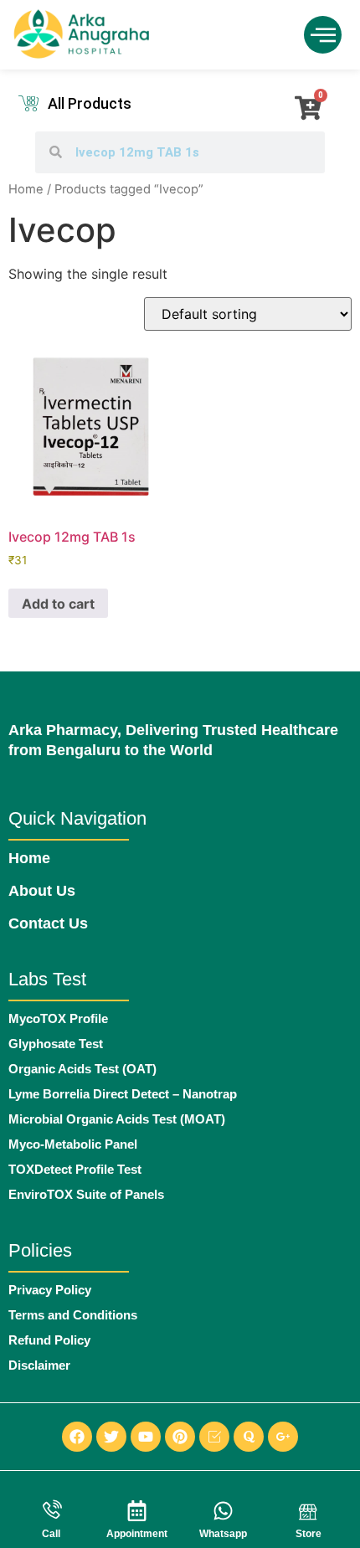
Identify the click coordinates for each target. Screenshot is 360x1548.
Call (51, 1534)
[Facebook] (77, 1437)
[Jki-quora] (249, 1437)
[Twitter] (111, 1437)
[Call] (51, 1510)
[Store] (308, 1510)
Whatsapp (223, 1534)
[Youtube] (146, 1437)
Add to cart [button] (58, 603)
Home (26, 189)
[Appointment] (136, 1510)
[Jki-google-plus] (283, 1437)
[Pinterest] (180, 1437)
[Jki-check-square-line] (214, 1437)
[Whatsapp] (223, 1510)
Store (308, 1534)
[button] (323, 35)
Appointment (136, 1534)
